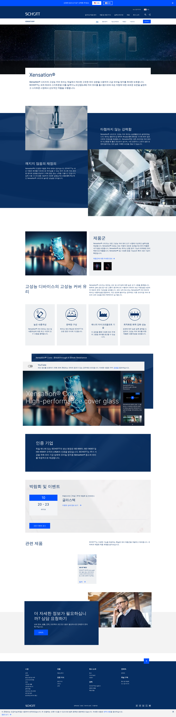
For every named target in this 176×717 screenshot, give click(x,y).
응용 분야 (104, 21)
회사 (90, 673)
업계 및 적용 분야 (90, 15)
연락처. (41, 632)
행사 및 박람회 (125, 681)
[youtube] (150, 706)
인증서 (91, 677)
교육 (58, 686)
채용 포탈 (91, 690)
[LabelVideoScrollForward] (132, 423)
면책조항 (76, 705)
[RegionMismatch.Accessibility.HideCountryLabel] (172, 3)
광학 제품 (27, 688)
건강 (26, 682)
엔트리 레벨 (92, 688)
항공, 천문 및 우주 (30, 677)
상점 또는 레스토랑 (30, 691)
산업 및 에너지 (29, 686)
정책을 (116, 368)
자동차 (27, 675)
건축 (26, 673)
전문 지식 (59, 681)
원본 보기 (5, 715)
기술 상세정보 (115, 21)
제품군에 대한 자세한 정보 (103, 258)
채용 (128, 15)
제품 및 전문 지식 (105, 15)
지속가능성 (92, 675)
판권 (81, 705)
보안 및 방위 (28, 693)
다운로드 (132, 21)
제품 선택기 (60, 673)
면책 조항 (107, 712)
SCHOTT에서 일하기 (95, 686)
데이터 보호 (88, 705)
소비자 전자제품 (29, 680)
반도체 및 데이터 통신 (31, 695)
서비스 (59, 683)
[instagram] (140, 706)
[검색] (145, 14)
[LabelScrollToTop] (146, 661)
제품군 (124, 21)
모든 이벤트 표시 (40, 526)
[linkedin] (143, 706)
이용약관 (95, 705)
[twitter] (146, 706)
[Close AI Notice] (173, 711)
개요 (97, 21)
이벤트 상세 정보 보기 (70, 505)
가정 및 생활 (28, 684)
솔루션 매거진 (118, 15)
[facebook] (137, 706)
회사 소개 (136, 15)
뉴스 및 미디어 (137, 9)
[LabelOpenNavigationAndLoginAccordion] (149, 14)
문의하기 (146, 21)
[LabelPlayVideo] (132, 397)
